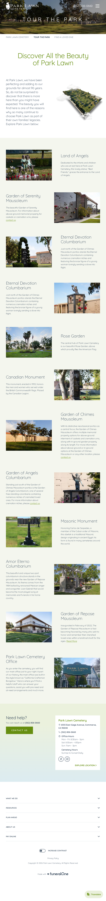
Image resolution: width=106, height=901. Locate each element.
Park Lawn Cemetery (72, 720)
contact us (11, 220)
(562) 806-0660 (83, 6)
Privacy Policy (53, 858)
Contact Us (19, 730)
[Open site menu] (97, 6)
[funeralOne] (59, 873)
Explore (85, 765)
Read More (71, 641)
